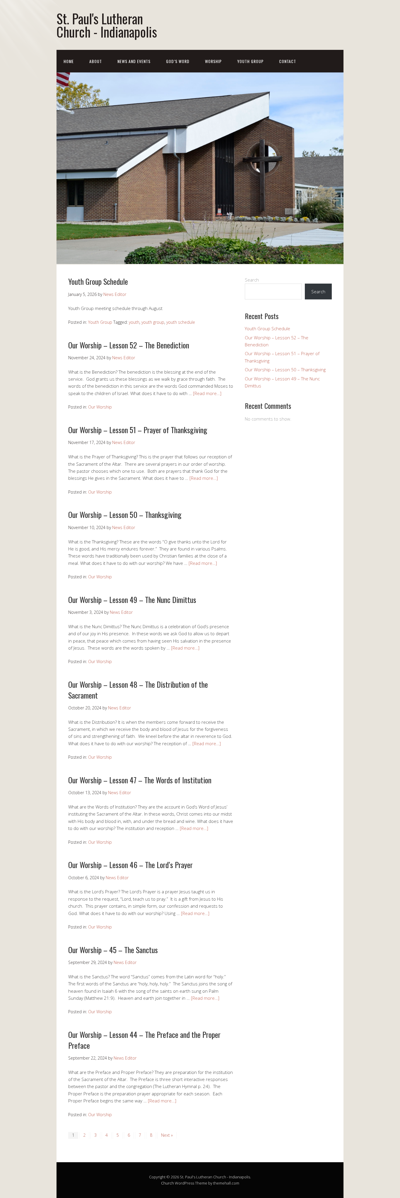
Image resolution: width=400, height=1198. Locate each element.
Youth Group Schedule (98, 281)
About (95, 61)
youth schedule (180, 322)
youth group (152, 322)
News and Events (134, 61)
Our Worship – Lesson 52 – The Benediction (128, 345)
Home (69, 61)
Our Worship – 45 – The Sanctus (113, 949)
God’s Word (177, 61)
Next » (167, 1135)
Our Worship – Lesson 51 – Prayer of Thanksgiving (137, 430)
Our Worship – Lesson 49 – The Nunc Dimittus (132, 599)
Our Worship (100, 407)
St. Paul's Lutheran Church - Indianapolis (107, 25)
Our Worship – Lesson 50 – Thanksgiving (125, 514)
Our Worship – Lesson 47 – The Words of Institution (139, 780)
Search (252, 280)
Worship (213, 61)
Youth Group (250, 61)
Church (167, 1183)
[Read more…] (207, 393)
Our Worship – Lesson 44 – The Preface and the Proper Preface (144, 1040)
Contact (287, 61)
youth (134, 322)
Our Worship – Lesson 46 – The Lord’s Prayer (130, 864)
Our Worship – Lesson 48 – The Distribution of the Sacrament (138, 690)
